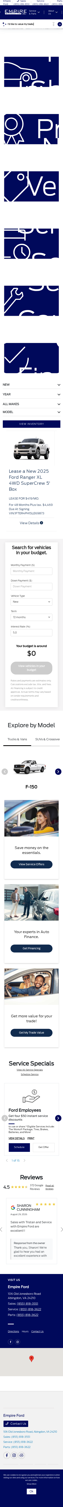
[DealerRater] (21, 1455)
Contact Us (37, 1331)
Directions (13, 1331)
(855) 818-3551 (27, 1303)
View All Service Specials (30, 1069)
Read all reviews (50, 1187)
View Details (30, 523)
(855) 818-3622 (30, 1309)
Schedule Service (29, 1074)
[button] (31, 1359)
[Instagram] (17, 1341)
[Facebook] (10, 1341)
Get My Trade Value (31, 1032)
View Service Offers (31, 864)
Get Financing (31, 948)
